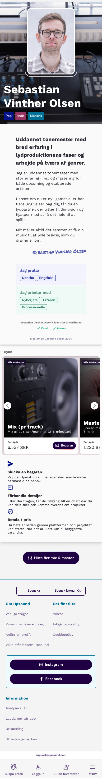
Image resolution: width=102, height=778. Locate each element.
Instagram (54, 664)
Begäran (67, 445)
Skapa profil (14, 774)
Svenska (34, 590)
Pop (9, 116)
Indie (20, 116)
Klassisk (36, 116)
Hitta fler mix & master (54, 558)
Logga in (38, 774)
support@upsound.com (51, 755)
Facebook (53, 678)
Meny (92, 773)
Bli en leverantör (66, 774)
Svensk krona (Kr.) (68, 590)
